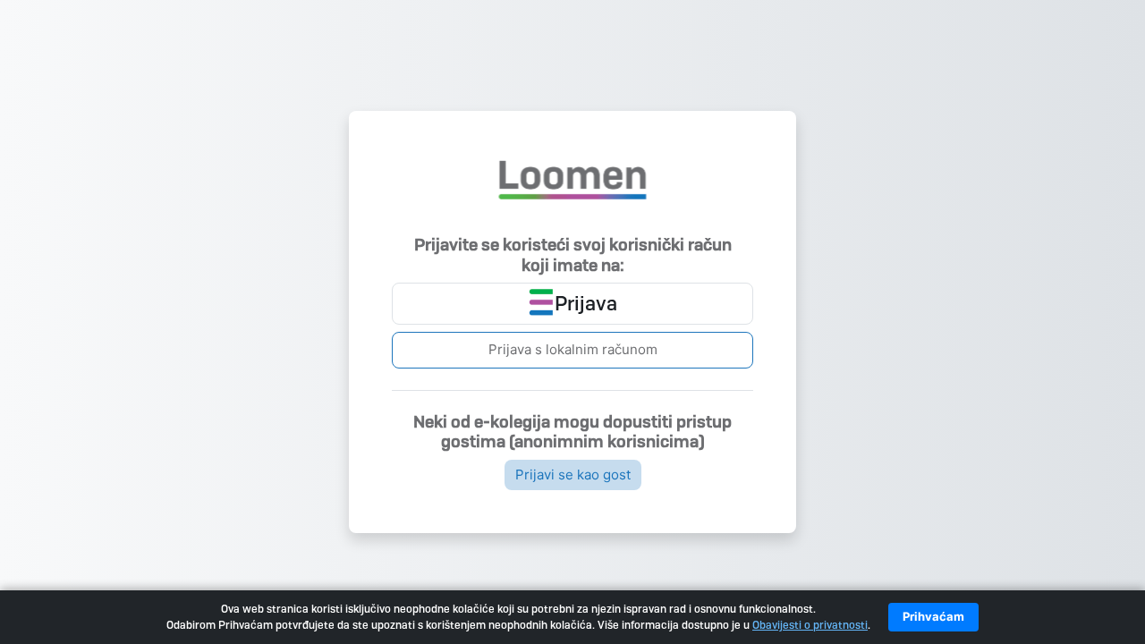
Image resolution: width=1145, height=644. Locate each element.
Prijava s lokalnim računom (572, 349)
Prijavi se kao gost (573, 474)
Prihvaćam (933, 616)
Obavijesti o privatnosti (810, 625)
